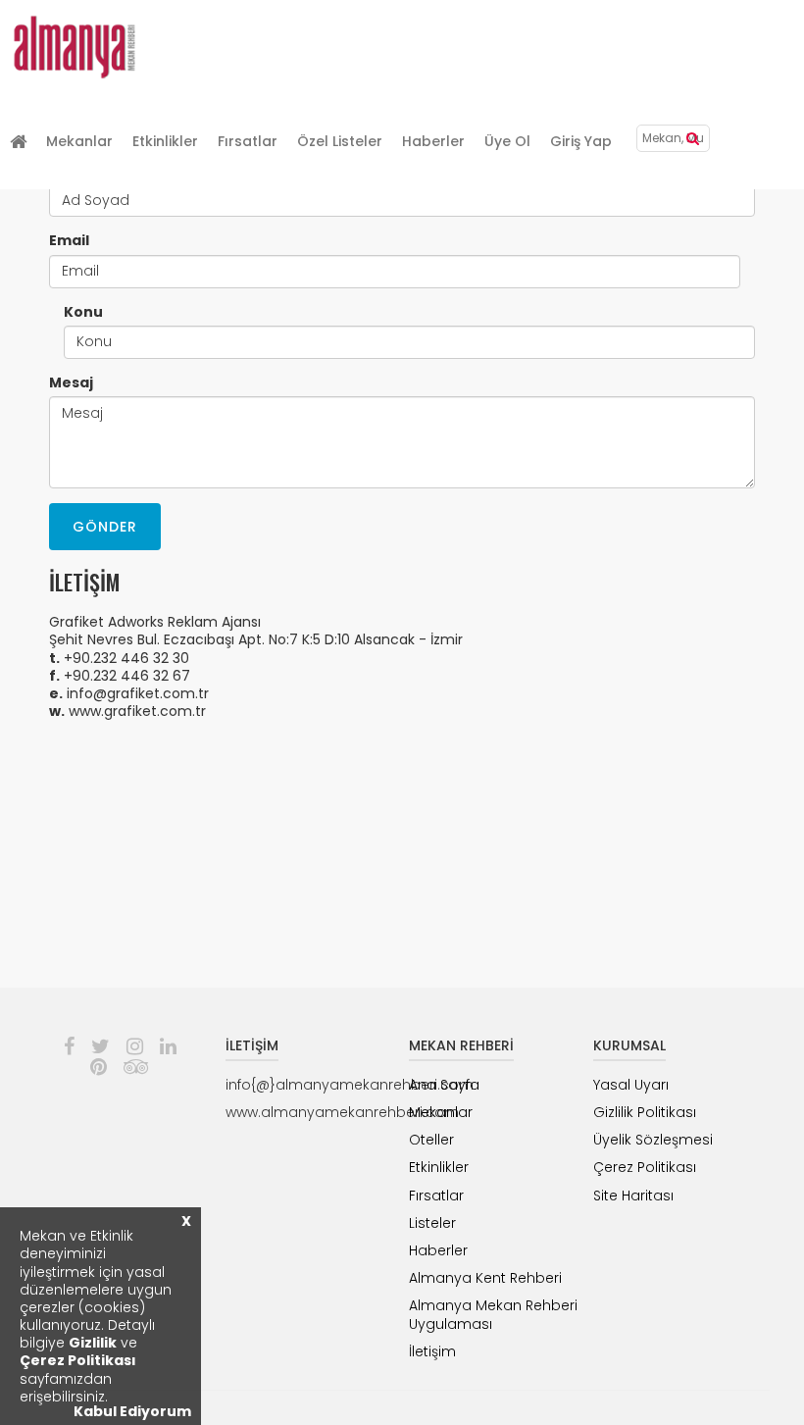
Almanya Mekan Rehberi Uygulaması (493, 1314)
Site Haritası (633, 1195)
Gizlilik (93, 1342)
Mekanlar (79, 141)
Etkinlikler (165, 141)
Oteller (431, 1139)
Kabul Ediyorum (132, 1411)
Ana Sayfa (444, 1084)
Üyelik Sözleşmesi (653, 1139)
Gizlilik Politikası (644, 1112)
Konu (83, 312)
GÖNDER (105, 526)
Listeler (432, 1223)
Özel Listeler (339, 141)
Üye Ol (507, 141)
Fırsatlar (247, 141)
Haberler (433, 141)
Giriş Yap (581, 141)
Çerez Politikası (78, 1360)
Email (69, 240)
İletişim (432, 1351)
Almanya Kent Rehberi (485, 1278)
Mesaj (71, 382)
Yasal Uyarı (631, 1084)
